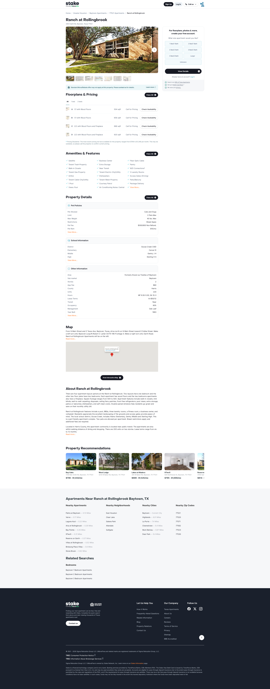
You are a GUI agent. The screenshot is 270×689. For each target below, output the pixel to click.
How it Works (142, 609)
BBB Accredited (170, 639)
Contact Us (141, 630)
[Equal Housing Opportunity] (96, 604)
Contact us (73, 623)
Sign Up (168, 4)
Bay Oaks (70, 472)
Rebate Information (144, 618)
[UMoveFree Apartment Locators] (72, 604)
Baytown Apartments (98, 13)
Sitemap (167, 635)
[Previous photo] (69, 49)
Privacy (167, 630)
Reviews (167, 622)
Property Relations (144, 626)
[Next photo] (154, 49)
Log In (178, 4)
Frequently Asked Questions (148, 613)
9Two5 (167, 472)
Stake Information (137, 663)
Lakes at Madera (138, 472)
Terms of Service (171, 626)
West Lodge (104, 472)
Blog (138, 622)
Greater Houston (80, 13)
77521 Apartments (116, 13)
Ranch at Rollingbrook (86, 20)
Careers (167, 618)
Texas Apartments (171, 609)
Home (68, 13)
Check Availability (149, 109)
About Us (168, 613)
